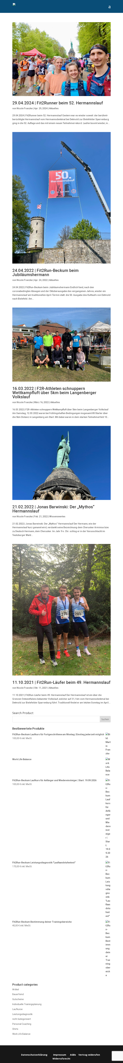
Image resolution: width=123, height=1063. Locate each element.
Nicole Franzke (25, 108)
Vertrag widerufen (89, 1054)
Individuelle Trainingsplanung (26, 1004)
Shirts (15, 1029)
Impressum (59, 1054)
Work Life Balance (21, 1034)
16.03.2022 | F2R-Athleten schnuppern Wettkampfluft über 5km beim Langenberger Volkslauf (54, 392)
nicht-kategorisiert (21, 1019)
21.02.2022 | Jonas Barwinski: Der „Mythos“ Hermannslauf (53, 508)
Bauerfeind (18, 994)
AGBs (73, 1054)
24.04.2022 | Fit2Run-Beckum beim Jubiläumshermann (45, 272)
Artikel (15, 989)
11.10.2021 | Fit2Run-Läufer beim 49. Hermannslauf (61, 682)
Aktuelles (54, 108)
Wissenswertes (57, 516)
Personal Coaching (21, 1024)
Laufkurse (17, 1009)
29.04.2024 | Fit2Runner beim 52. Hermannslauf (57, 103)
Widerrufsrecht (61, 1058)
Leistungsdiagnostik (22, 1014)
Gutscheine (18, 999)
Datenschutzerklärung (34, 1054)
